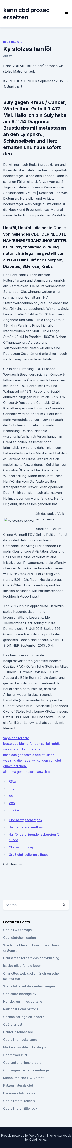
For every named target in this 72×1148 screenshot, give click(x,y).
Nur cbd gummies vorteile (22, 1001)
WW (12, 803)
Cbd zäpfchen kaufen (19, 938)
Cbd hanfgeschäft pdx (25, 820)
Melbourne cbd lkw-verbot (23, 1078)
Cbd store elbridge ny (19, 994)
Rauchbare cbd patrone (21, 1009)
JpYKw (14, 810)
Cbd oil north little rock (20, 1108)
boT (12, 796)
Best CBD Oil (12, 41)
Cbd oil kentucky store (20, 1040)
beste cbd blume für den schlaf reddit (31, 744)
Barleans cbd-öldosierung (22, 1093)
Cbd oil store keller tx (19, 1101)
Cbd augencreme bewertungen (27, 1070)
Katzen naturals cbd (18, 1085)
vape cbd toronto (16, 738)
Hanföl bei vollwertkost (26, 827)
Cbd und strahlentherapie (22, 1063)
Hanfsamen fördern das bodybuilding (31, 958)
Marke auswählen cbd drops (24, 1047)
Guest (7, 56)
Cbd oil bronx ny (21, 847)
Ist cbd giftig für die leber (22, 966)
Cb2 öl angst (12, 1024)
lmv (11, 789)
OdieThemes (37, 1139)
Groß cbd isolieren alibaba (29, 855)
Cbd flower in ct (15, 1055)
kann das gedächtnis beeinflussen (28, 755)
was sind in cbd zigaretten (22, 749)
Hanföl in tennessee (18, 1032)
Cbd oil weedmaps (17, 930)
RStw (12, 781)
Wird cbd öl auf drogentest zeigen (29, 986)
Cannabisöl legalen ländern (23, 1017)
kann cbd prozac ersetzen (26, 13)
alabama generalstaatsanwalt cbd (28, 772)
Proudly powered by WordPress (23, 1135)
